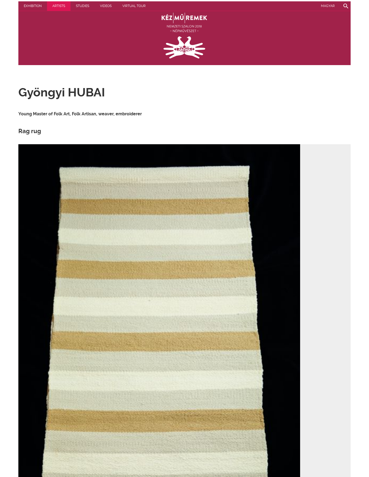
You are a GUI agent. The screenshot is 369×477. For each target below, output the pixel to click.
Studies (82, 6)
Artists (58, 6)
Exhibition (33, 6)
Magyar (328, 6)
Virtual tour (134, 6)
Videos (106, 6)
